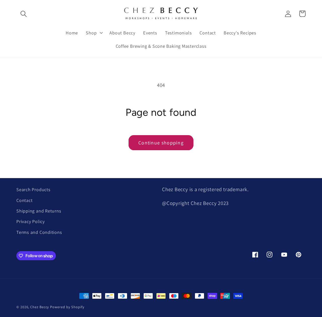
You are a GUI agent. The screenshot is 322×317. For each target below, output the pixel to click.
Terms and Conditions (39, 232)
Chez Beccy (39, 306)
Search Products (33, 189)
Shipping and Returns (38, 211)
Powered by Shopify (67, 306)
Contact (24, 200)
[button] (23, 14)
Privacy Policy (30, 221)
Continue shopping (161, 142)
